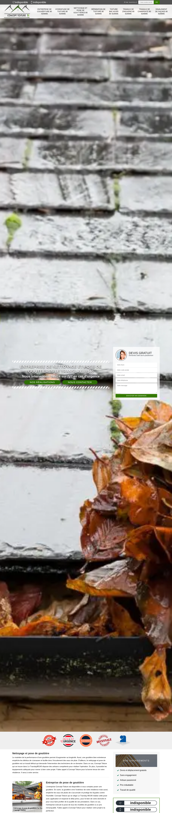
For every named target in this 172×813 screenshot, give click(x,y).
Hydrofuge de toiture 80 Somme (62, 11)
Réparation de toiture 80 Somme (98, 11)
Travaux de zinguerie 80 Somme (128, 11)
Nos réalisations (42, 382)
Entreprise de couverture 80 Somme (44, 11)
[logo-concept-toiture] (17, 11)
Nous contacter (80, 382)
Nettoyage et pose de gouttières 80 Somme (81, 11)
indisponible (21, 2)
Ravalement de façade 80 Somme (161, 11)
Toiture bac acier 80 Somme (113, 11)
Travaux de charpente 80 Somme (144, 11)
